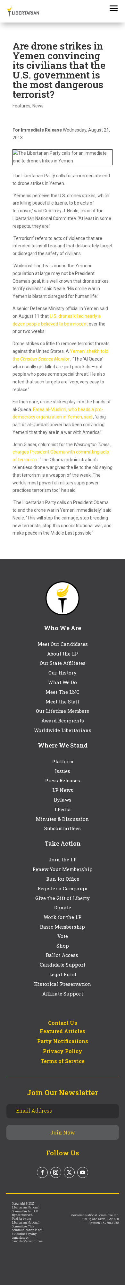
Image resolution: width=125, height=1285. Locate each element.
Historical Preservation (62, 984)
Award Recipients (62, 720)
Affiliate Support (62, 993)
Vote (62, 936)
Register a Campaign (63, 888)
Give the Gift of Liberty (62, 898)
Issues (62, 771)
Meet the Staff (62, 701)
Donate (62, 907)
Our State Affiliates (63, 663)
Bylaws (62, 799)
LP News (62, 790)
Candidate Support (62, 964)
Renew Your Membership (62, 869)
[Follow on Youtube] (82, 1172)
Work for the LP (62, 917)
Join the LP (63, 859)
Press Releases (62, 780)
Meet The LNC (62, 692)
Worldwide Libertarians (62, 730)
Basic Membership (62, 926)
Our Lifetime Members (62, 711)
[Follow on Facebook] (42, 1172)
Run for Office (62, 879)
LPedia (62, 809)
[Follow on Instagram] (55, 1172)
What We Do (62, 682)
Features (21, 105)
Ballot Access (62, 955)
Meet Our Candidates (63, 644)
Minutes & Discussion (62, 819)
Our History (62, 672)
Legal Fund (62, 974)
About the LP (62, 653)
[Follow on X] (69, 1172)
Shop (62, 945)
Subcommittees (62, 828)
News (38, 105)
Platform (62, 761)
